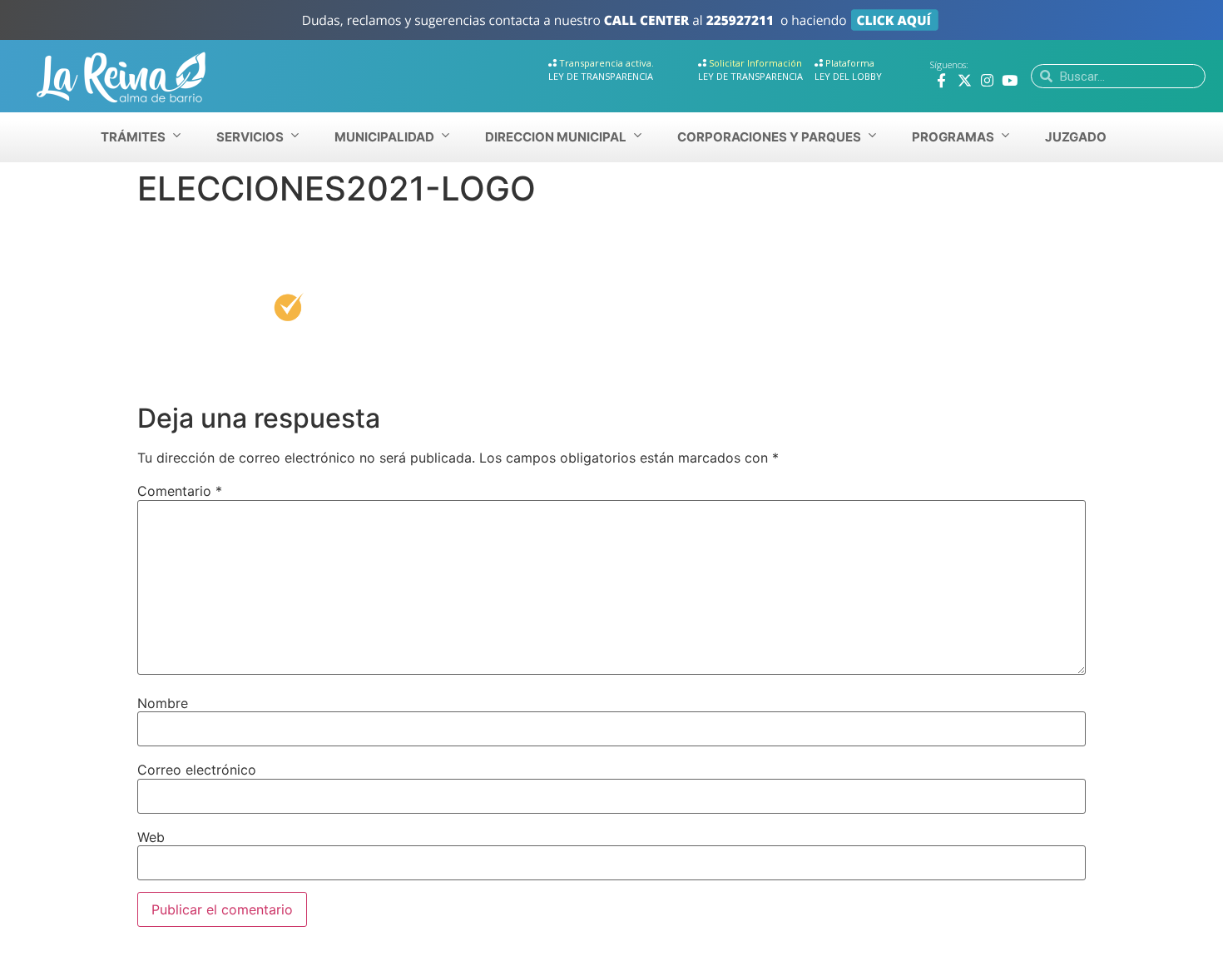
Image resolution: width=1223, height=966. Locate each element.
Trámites (133, 137)
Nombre (162, 703)
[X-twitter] (964, 80)
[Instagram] (987, 80)
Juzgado (1076, 137)
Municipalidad (384, 137)
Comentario (179, 491)
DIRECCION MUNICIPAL (555, 137)
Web (151, 837)
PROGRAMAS (953, 137)
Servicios (250, 137)
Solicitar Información (755, 63)
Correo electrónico (196, 769)
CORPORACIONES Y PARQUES (769, 137)
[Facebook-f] (941, 80)
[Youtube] (1009, 80)
